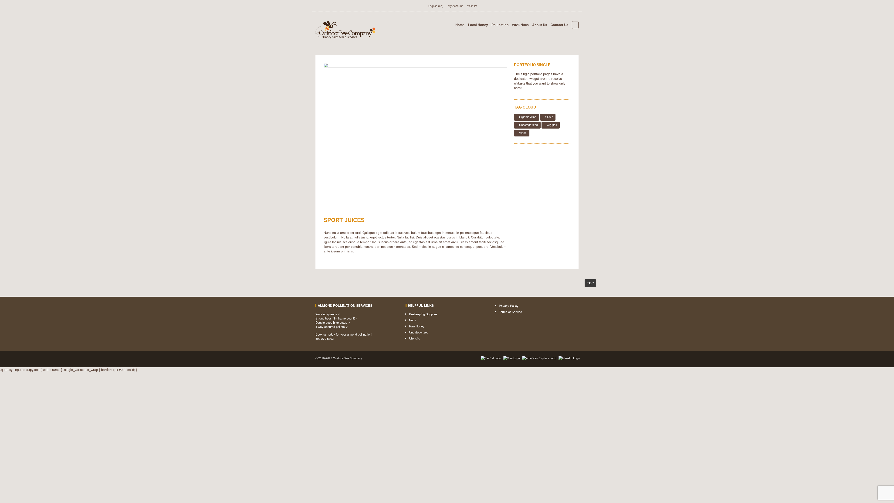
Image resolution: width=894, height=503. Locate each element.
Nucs (412, 320)
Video (523, 133)
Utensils (414, 338)
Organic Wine (527, 117)
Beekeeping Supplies (423, 314)
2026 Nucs (520, 24)
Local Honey (478, 24)
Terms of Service (510, 311)
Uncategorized (528, 125)
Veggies (552, 125)
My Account (455, 6)
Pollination (500, 24)
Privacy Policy (508, 305)
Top (590, 283)
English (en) (435, 6)
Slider (549, 117)
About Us (539, 24)
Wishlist (472, 6)
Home (459, 24)
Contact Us (559, 24)
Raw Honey (416, 326)
